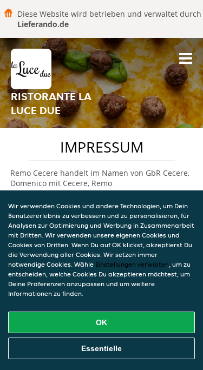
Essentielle (101, 348)
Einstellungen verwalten (132, 264)
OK (101, 322)
